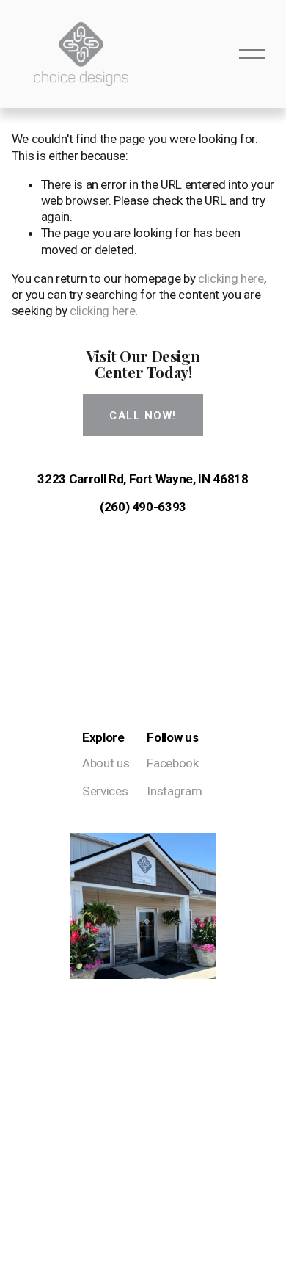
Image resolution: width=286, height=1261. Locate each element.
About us (105, 763)
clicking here (231, 278)
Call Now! (142, 415)
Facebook (172, 763)
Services (105, 791)
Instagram (174, 791)
